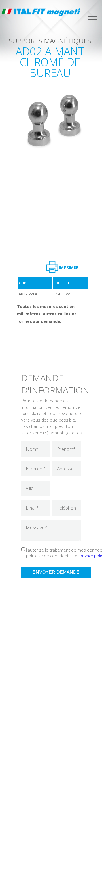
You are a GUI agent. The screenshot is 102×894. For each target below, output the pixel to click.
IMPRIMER (68, 267)
